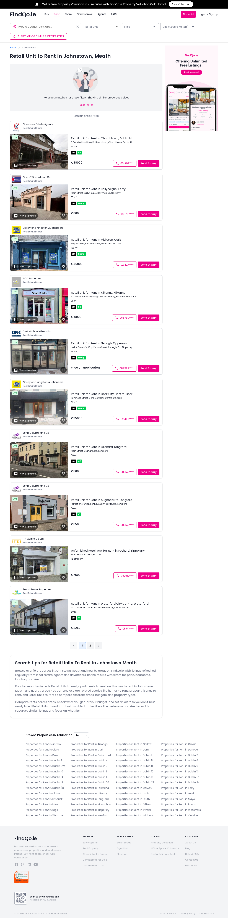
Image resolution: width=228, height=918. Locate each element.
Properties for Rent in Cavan (178, 744)
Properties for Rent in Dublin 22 (135, 782)
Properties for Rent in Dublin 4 (89, 760)
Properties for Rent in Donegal (179, 749)
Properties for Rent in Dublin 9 (179, 766)
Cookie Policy (207, 913)
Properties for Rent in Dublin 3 (44, 760)
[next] (98, 645)
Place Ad (188, 14)
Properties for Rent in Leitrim (178, 793)
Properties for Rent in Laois (132, 793)
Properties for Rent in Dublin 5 (134, 760)
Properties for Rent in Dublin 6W (45, 766)
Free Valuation (181, 4)
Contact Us (191, 859)
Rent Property (91, 848)
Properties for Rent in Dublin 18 (44, 782)
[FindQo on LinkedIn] (29, 865)
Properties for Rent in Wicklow (134, 815)
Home (13, 47)
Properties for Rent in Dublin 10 (44, 771)
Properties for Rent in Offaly (133, 804)
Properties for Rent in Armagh (89, 744)
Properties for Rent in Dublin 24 (180, 782)
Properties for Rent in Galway (134, 788)
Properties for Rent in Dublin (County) (46, 788)
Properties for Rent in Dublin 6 (179, 760)
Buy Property (90, 842)
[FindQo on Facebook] (16, 865)
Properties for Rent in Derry (132, 749)
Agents (101, 14)
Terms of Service (167, 913)
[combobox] (46, 27)
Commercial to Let (93, 865)
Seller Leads (124, 842)
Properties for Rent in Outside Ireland (181, 815)
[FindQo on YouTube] (35, 865)
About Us (190, 842)
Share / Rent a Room (95, 854)
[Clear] (78, 27)
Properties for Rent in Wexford (89, 815)
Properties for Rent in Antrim (43, 744)
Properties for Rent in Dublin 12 (134, 771)
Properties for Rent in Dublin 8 (134, 766)
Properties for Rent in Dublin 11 (89, 771)
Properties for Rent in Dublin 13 (180, 771)
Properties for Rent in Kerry (177, 788)
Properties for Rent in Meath (43, 804)
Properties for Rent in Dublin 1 (134, 755)
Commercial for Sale (95, 859)
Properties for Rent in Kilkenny (89, 793)
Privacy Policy (188, 913)
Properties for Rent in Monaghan (91, 804)
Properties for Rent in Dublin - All (91, 755)
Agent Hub (123, 848)
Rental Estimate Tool (163, 854)
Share (68, 14)
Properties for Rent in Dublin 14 (44, 777)
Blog (187, 848)
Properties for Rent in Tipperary (90, 809)
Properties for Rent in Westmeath (46, 815)
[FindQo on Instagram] (23, 865)
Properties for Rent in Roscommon (181, 804)
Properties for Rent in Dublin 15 (89, 777)
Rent (57, 14)
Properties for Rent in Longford (90, 799)
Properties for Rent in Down (42, 755)
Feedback (191, 865)
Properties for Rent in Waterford (181, 809)
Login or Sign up (208, 14)
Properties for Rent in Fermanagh (91, 788)
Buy (47, 14)
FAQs (114, 14)
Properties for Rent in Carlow (133, 744)
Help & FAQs (192, 854)
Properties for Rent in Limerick (44, 799)
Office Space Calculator (165, 848)
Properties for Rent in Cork (87, 749)
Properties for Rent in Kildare (43, 793)
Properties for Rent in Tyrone (134, 809)
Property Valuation (162, 842)
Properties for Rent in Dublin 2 (179, 755)
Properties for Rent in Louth (133, 799)
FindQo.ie (23, 14)
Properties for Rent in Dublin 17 (180, 777)
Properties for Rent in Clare (42, 749)
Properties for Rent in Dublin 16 (135, 777)
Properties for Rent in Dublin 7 (89, 766)
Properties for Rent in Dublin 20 (90, 782)
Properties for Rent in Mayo (178, 799)
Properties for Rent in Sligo (42, 809)
